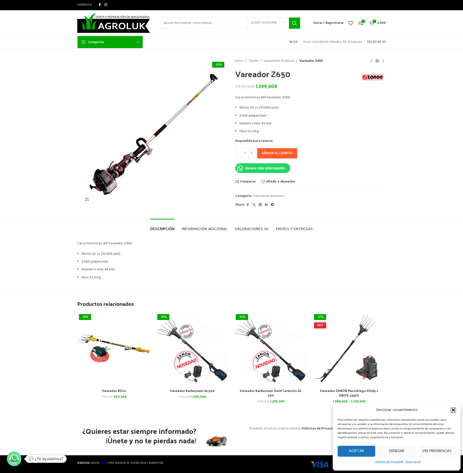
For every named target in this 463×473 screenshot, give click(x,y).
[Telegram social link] (272, 205)
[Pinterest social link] (260, 205)
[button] (453, 410)
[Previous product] (371, 61)
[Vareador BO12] (114, 349)
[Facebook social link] (100, 5)
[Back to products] (377, 61)
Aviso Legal (413, 461)
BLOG (294, 42)
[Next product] (383, 61)
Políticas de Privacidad (389, 461)
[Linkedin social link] (266, 205)
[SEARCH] (294, 23)
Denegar (396, 451)
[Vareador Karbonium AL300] (192, 349)
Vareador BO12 (114, 391)
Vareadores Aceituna (278, 61)
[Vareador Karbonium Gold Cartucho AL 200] (271, 349)
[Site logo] (113, 23)
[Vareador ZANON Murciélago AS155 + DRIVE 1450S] (349, 349)
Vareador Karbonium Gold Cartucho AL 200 (271, 393)
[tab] (162, 226)
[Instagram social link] (106, 5)
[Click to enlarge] (87, 199)
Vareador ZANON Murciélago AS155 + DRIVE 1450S (349, 393)
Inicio (239, 61)
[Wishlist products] (351, 23)
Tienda (253, 61)
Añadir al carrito (277, 153)
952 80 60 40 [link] (376, 42)
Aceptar (356, 451)
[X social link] (254, 205)
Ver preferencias (437, 451)
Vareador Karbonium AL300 (192, 391)
